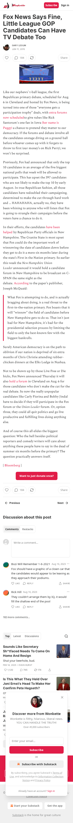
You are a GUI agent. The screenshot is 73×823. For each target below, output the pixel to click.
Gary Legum (19, 45)
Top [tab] (7, 636)
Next (60, 503)
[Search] (66, 636)
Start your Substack (26, 805)
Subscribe (51, 5)
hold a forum (18, 381)
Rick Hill (16, 592)
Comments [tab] (12, 529)
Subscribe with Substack (39, 764)
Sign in (65, 5)
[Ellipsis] (68, 564)
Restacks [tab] (27, 529)
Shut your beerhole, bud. (19, 660)
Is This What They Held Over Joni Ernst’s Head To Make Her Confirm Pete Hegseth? (27, 683)
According (21, 283)
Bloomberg (12, 465)
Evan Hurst (25, 665)
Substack (18, 815)
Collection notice (36, 796)
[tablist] (19, 529)
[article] (36, 658)
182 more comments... (16, 617)
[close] (62, 697)
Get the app (55, 805)
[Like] (6, 58)
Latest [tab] (17, 636)
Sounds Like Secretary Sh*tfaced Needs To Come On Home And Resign (26, 651)
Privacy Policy (42, 780)
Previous (14, 503)
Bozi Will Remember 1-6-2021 (30, 564)
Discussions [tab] (32, 636)
